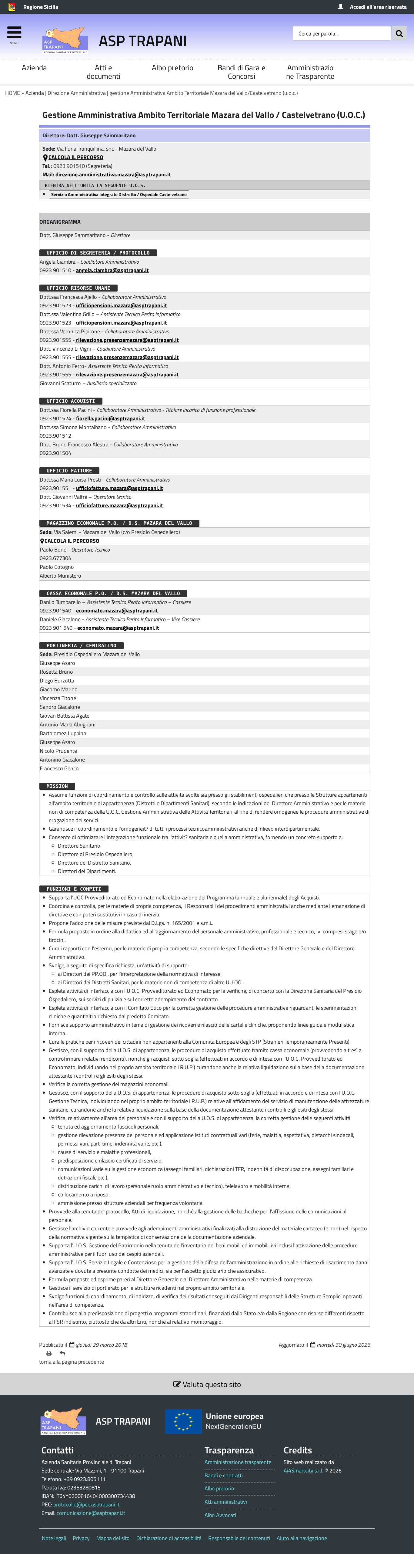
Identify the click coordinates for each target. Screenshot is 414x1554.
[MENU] (14, 29)
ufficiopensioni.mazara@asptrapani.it (121, 305)
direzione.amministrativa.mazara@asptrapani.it (113, 174)
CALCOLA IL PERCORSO (75, 157)
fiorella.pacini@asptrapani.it (110, 418)
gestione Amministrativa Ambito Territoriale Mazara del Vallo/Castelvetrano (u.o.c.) (203, 93)
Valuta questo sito (211, 1384)
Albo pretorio (172, 67)
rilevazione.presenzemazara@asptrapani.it (127, 340)
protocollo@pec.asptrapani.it (86, 1504)
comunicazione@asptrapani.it (91, 1513)
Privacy (81, 1538)
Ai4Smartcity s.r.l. (303, 1470)
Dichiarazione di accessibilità (169, 1538)
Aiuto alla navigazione (302, 1538)
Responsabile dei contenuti (239, 1538)
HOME (12, 93)
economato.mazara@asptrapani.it (117, 610)
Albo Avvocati (220, 1515)
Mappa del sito (113, 1538)
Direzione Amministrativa (77, 93)
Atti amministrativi (226, 1502)
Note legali (54, 1538)
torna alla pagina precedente (71, 1362)
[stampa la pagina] (50, 1353)
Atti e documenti (103, 72)
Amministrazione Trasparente (310, 72)
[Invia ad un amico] (64, 1353)
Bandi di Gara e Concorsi (241, 72)
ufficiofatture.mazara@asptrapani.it (119, 488)
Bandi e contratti (224, 1475)
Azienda (34, 67)
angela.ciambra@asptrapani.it (112, 270)
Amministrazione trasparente (238, 1462)
